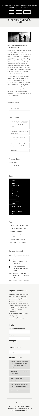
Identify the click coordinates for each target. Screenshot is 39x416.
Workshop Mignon (17, 211)
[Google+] (17, 413)
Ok (11, 12)
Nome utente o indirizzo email (17, 328)
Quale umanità (14, 150)
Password (11, 335)
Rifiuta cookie (19, 403)
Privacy (15, 408)
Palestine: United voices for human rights (18, 138)
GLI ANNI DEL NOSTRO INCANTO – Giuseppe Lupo (21, 275)
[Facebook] (14, 413)
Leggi (27, 12)
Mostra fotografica (17, 196)
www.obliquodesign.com (21, 410)
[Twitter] (20, 413)
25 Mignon (26, 280)
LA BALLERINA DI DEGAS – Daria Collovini (20, 268)
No (19, 12)
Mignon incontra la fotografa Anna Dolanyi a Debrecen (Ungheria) (19, 145)
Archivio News (13, 162)
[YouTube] (22, 413)
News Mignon (15, 201)
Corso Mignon (16, 185)
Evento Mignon (16, 191)
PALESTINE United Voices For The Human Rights (19, 132)
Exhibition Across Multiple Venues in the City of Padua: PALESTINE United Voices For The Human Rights (19, 123)
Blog (13, 180)
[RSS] (25, 413)
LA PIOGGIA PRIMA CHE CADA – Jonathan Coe (20, 261)
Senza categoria (16, 206)
